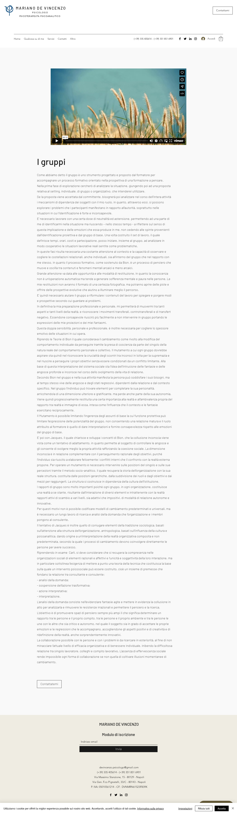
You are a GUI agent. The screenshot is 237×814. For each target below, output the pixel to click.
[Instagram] (195, 38)
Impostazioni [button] (185, 808)
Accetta (222, 808)
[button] (221, 38)
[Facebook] (180, 38)
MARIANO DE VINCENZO (41, 8)
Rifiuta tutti (204, 808)
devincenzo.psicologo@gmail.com (119, 767)
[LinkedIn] (190, 38)
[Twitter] (185, 38)
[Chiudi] (233, 808)
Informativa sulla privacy (150, 808)
